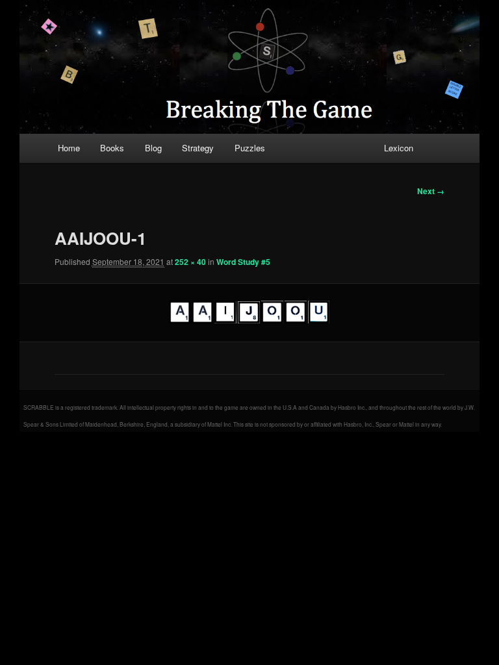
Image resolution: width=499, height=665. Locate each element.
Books (112, 148)
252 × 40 (190, 262)
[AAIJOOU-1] (250, 312)
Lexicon (398, 148)
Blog (153, 148)
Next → (430, 191)
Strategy (198, 148)
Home (69, 148)
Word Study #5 (243, 262)
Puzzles (250, 148)
